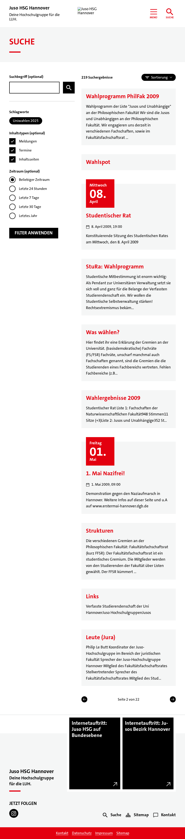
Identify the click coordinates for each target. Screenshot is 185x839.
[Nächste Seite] (173, 699)
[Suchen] (69, 87)
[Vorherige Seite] (84, 699)
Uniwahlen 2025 (26, 120)
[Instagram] (13, 813)
